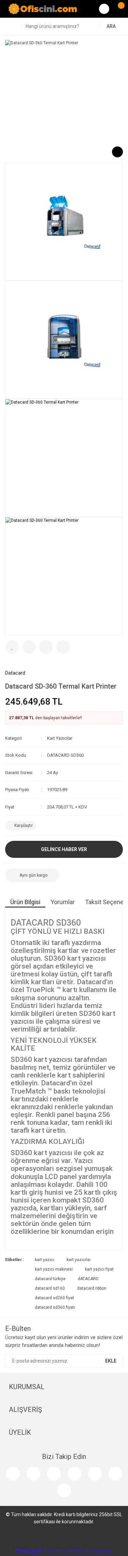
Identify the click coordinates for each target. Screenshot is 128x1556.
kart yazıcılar (79, 1259)
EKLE (110, 1361)
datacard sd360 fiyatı (55, 1307)
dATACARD (88, 1278)
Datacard (15, 673)
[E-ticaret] (63, 1551)
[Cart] (118, 9)
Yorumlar (63, 902)
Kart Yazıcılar (59, 738)
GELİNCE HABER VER (64, 849)
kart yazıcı (44, 1259)
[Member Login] (104, 9)
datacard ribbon (91, 1288)
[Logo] (43, 8)
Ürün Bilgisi (25, 902)
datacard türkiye (50, 1278)
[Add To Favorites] (12, 647)
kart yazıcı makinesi (54, 1269)
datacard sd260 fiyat (54, 1297)
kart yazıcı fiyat (99, 1269)
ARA (111, 26)
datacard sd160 (50, 1288)
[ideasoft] (28, 1551)
